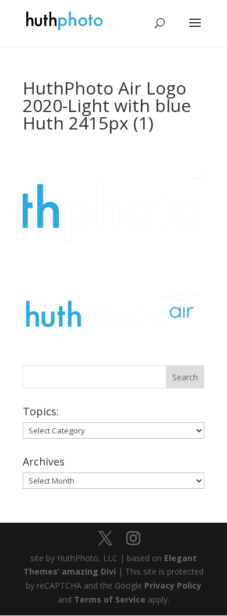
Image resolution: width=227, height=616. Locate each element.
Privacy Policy (172, 585)
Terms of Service (110, 599)
